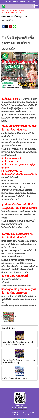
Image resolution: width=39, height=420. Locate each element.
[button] (32, 6)
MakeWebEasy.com (22, 419)
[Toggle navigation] (36, 6)
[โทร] (19, 70)
